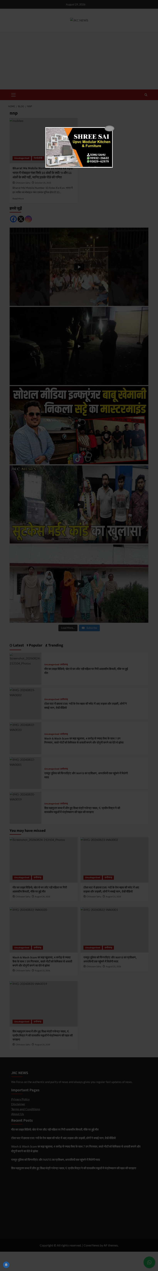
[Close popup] (109, 128)
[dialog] (79, 147)
